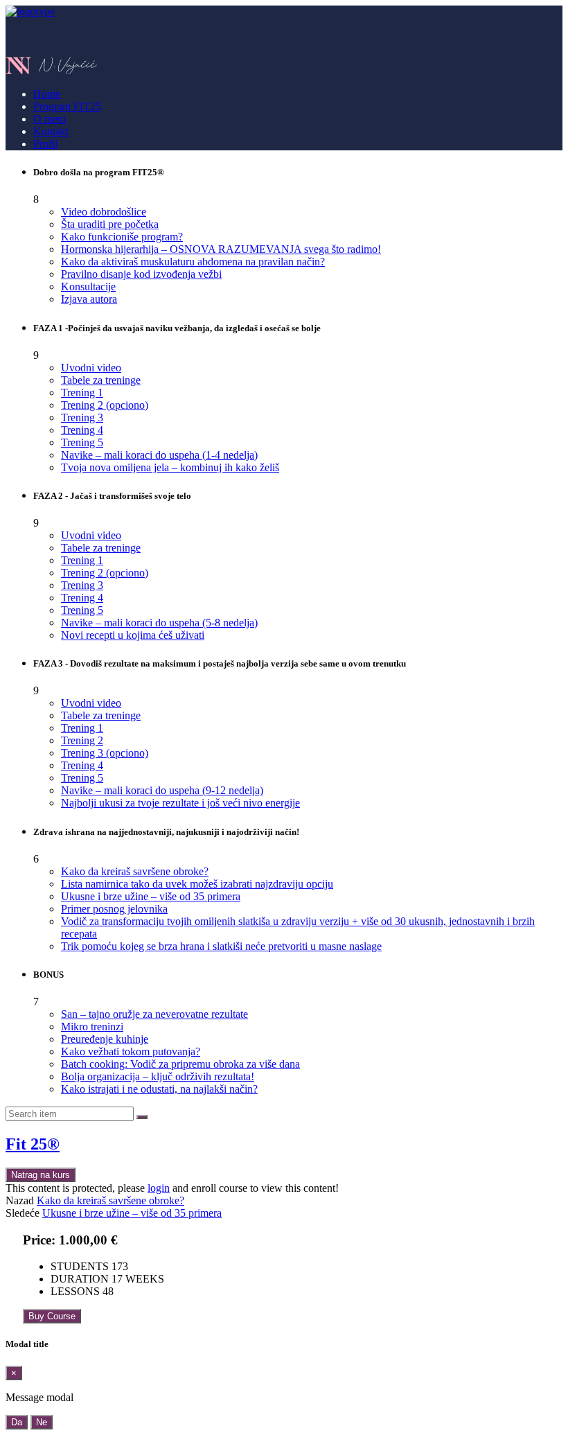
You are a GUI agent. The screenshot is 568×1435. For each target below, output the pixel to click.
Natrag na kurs (40, 1175)
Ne (41, 1422)
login (159, 1188)
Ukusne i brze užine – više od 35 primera (132, 1213)
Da (16, 1422)
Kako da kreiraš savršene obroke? (110, 1200)
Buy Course (52, 1316)
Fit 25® (33, 1144)
